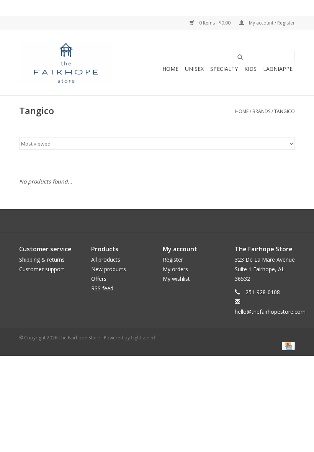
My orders (175, 269)
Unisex (194, 68)
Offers (98, 278)
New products (108, 269)
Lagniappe (278, 68)
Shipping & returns (42, 259)
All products (105, 259)
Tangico (284, 111)
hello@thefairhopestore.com (270, 311)
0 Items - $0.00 (215, 23)
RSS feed (102, 288)
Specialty (224, 68)
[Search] (240, 57)
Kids (250, 68)
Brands (261, 111)
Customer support (41, 269)
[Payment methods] (287, 345)
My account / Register (271, 23)
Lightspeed (143, 337)
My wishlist (176, 278)
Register (173, 259)
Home (170, 68)
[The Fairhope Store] (66, 63)
